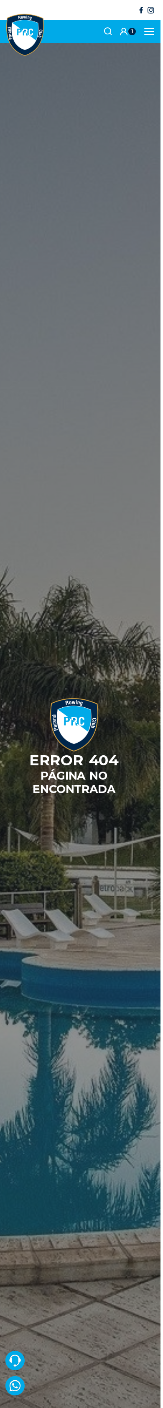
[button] (127, 31)
